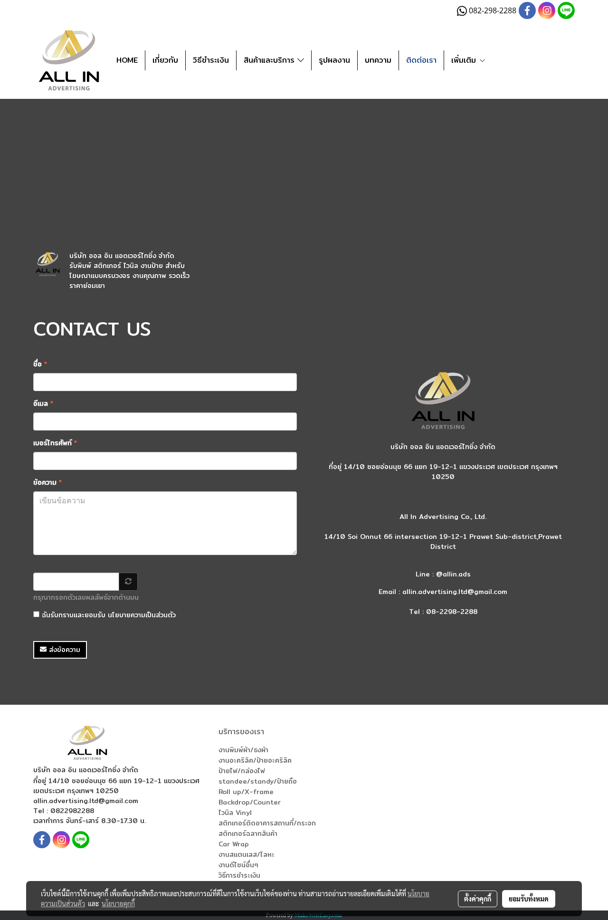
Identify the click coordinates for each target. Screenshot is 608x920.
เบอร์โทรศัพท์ (55, 443)
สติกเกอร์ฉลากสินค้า (247, 833)
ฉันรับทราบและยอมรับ (107, 615)
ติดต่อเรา (421, 60)
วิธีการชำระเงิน (239, 875)
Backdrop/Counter (249, 802)
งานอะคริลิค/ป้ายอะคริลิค (255, 760)
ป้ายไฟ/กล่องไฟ (241, 771)
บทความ (378, 60)
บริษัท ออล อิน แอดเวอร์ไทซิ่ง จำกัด (121, 255)
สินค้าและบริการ (270, 60)
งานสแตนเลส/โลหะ (246, 854)
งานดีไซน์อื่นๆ (238, 865)
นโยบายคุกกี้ (118, 903)
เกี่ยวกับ (165, 60)
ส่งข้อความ (63, 649)
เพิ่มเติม (465, 60)
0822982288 (72, 810)
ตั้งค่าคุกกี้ (477, 898)
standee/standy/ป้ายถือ (257, 781)
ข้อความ (47, 483)
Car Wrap (233, 844)
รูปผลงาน (334, 60)
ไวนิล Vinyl (235, 812)
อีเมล (43, 404)
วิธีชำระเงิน (211, 60)
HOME (127, 60)
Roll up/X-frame (246, 791)
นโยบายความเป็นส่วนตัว (142, 615)
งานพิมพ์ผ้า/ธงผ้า (243, 750)
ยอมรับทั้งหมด (529, 898)
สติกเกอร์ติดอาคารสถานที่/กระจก (267, 823)
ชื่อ (40, 364)
